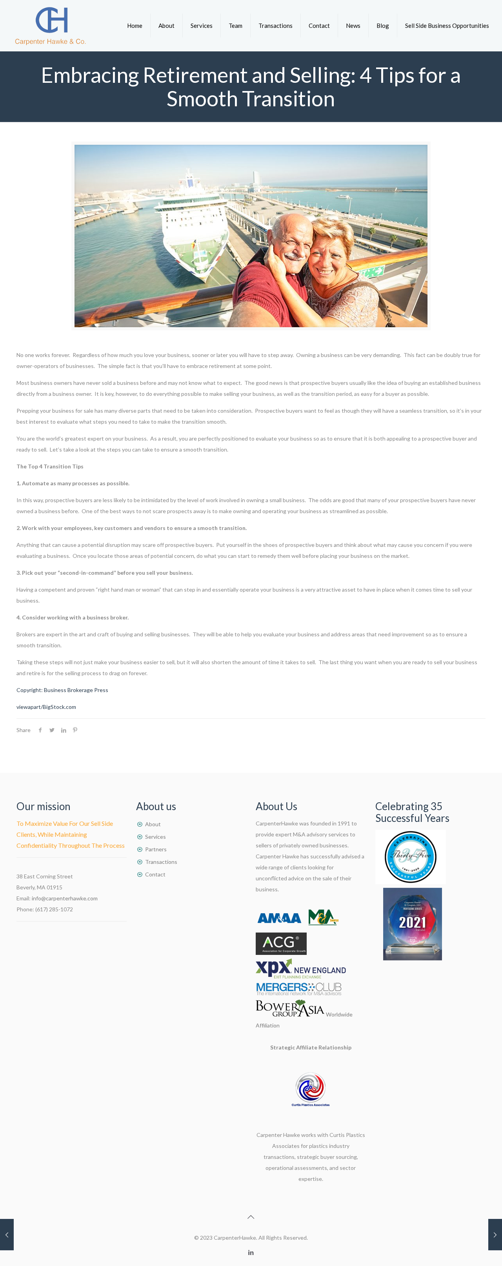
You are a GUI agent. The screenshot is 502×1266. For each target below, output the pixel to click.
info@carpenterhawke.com (65, 898)
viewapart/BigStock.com (46, 706)
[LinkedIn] (251, 1252)
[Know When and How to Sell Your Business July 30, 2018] (7, 1234)
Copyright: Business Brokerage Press (62, 690)
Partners (156, 849)
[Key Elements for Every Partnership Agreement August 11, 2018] (495, 1234)
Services (155, 836)
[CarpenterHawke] (50, 25)
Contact (155, 874)
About (153, 824)
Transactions (161, 861)
